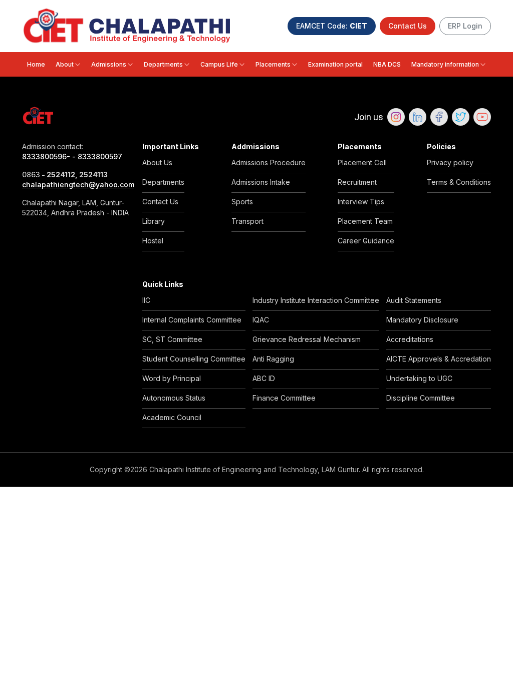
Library (153, 221)
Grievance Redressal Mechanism (306, 339)
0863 (31, 174)
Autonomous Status (173, 398)
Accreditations (409, 339)
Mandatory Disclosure (422, 319)
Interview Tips (361, 201)
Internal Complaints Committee (191, 319)
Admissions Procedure (268, 162)
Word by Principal (171, 378)
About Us (157, 162)
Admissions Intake (260, 182)
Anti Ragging (273, 359)
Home (36, 64)
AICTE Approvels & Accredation (438, 359)
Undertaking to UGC (419, 378)
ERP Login (465, 26)
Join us (368, 117)
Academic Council (171, 417)
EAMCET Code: (331, 26)
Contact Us (407, 26)
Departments (163, 64)
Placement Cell (362, 162)
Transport (247, 221)
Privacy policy (450, 162)
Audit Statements (413, 300)
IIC (146, 300)
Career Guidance (366, 240)
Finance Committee (284, 398)
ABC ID (263, 378)
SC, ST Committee (172, 339)
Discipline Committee (420, 398)
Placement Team (365, 221)
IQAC (260, 319)
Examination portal (335, 64)
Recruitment (357, 182)
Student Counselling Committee (193, 359)
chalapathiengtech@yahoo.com (76, 184)
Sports (242, 201)
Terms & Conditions (459, 182)
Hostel (152, 240)
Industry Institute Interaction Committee (315, 300)
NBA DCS (387, 64)
